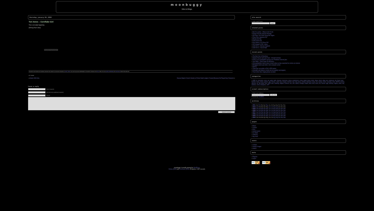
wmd (258, 84)
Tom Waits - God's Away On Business (263, 61)
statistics (255, 134)
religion (282, 83)
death (305, 80)
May (267, 105)
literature (309, 82)
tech (313, 83)
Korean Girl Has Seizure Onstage (262, 33)
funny (257, 82)
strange (301, 83)
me (317, 82)
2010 (254, 107)
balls (275, 80)
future (261, 82)
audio (271, 80)
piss (266, 83)
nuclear (342, 82)
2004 (254, 117)
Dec (284, 108)
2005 (254, 115)
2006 (254, 114)
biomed (279, 80)
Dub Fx (255, 66)
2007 (254, 112)
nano (333, 82)
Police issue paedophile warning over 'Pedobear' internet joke (270, 59)
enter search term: (258, 21)
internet (289, 82)
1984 (254, 80)
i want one (279, 82)
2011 (254, 105)
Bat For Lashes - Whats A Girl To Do (263, 32)
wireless (254, 84)
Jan (257, 107)
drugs (316, 80)
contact (255, 127)
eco (327, 80)
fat (335, 80)
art (268, 80)
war (343, 83)
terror (316, 83)
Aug (274, 107)
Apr (265, 108)
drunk (320, 80)
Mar (262, 108)
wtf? (268, 84)
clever (290, 80)
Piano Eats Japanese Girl (260, 37)
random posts (256, 131)
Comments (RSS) (184, 169)
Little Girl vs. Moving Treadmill (261, 46)
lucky (313, 82)
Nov (282, 108)
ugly (327, 83)
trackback (117, 71)
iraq (296, 82)
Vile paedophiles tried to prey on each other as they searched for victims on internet (276, 63)
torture (323, 83)
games (266, 82)
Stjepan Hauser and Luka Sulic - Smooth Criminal (267, 58)
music (66, 71)
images (284, 82)
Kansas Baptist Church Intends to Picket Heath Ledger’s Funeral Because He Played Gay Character (205, 78)
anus (265, 80)
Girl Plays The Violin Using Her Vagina (263, 35)
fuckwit (254, 82)
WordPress (197, 167)
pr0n (269, 83)
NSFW (337, 82)
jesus (299, 82)
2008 (254, 110)
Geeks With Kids (34, 78)
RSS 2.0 (98, 71)
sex (291, 83)
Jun (270, 107)
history (273, 82)
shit (293, 83)
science (286, 83)
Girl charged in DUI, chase (260, 44)
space (297, 83)
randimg (276, 83)
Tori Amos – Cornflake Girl (41, 22)
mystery (329, 82)
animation (260, 80)
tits (320, 83)
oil (257, 83)
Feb (259, 105)
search (254, 148)
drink (312, 80)
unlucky (331, 83)
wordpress (263, 84)
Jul (272, 107)
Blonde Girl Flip (257, 39)
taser (310, 83)
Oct (279, 108)
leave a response (109, 71)
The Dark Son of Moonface (260, 56)
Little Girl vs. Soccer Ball (260, 47)
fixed (338, 80)
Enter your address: (258, 93)
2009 (254, 108)
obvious (254, 83)
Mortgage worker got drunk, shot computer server (266, 65)
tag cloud (255, 136)
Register (255, 156)
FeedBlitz (261, 96)
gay (270, 82)
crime (301, 80)
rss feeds (255, 133)
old (259, 83)
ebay (324, 80)
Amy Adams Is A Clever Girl (260, 42)
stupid (306, 83)
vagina (336, 83)
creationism (295, 80)
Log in (254, 158)
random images (257, 146)
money (320, 82)
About (254, 126)
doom (308, 80)
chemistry (284, 80)
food (342, 80)
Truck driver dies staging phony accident (264, 72)
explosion (331, 80)
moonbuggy (187, 4)
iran (293, 82)
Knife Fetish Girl (257, 40)
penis (262, 83)
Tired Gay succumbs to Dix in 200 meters (264, 68)
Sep (277, 107)
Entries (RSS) (173, 169)
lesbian (304, 82)
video (69, 71)
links (254, 129)
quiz (272, 83)
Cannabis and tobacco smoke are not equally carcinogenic (269, 70)
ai (256, 80)
